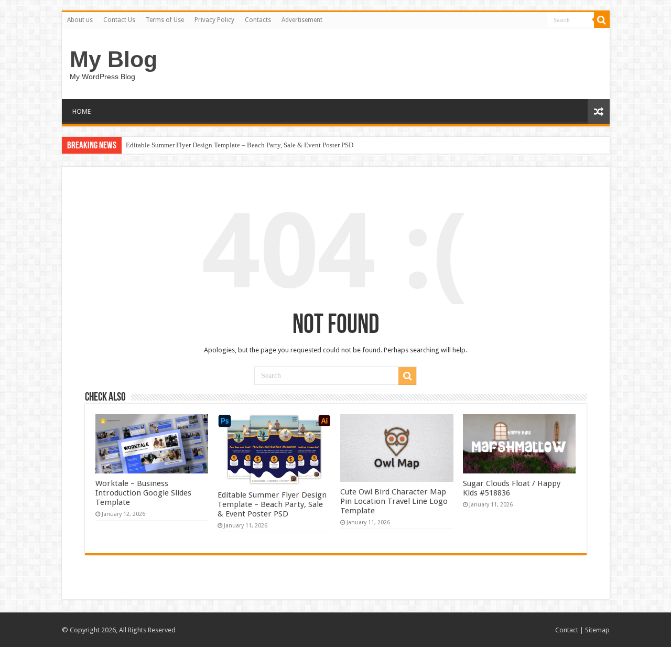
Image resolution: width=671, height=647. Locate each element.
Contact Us (119, 20)
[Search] (602, 20)
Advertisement (302, 20)
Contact (566, 630)
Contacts (258, 20)
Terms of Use (165, 20)
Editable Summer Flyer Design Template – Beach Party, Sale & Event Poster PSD (239, 145)
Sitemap (597, 630)
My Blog (113, 59)
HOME (81, 111)
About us (80, 20)
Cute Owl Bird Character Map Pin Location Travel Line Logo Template (394, 501)
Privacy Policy (214, 20)
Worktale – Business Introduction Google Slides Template (143, 493)
